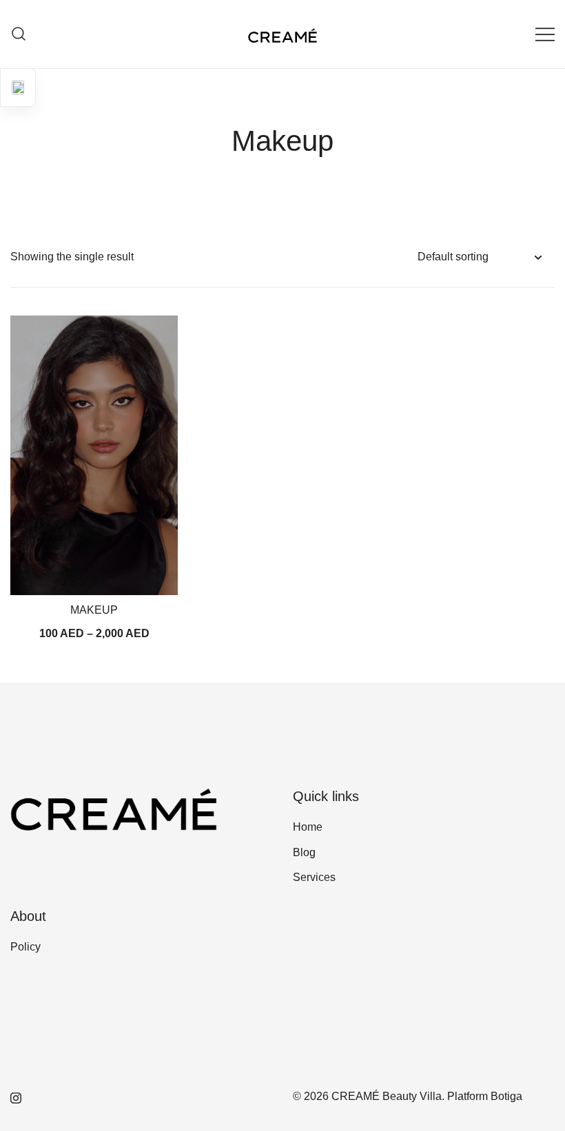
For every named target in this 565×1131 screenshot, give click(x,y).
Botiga (506, 1096)
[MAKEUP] (94, 455)
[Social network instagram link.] (15, 1096)
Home (307, 827)
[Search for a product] (19, 34)
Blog (304, 852)
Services (314, 877)
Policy (25, 947)
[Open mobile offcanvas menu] (545, 34)
